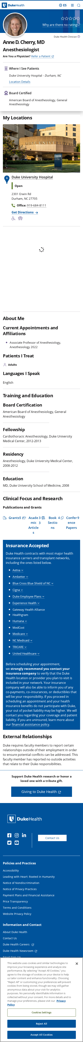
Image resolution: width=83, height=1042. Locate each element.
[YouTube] (17, 843)
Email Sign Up (12, 957)
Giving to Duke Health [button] (39, 791)
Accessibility (11, 870)
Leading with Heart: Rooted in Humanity (29, 876)
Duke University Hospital (32, 177)
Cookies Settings (41, 1012)
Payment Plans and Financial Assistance (28, 895)
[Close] (77, 963)
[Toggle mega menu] (72, 5)
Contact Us (52, 838)
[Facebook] (10, 836)
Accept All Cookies (41, 1034)
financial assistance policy (30, 724)
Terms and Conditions (17, 907)
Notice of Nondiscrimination (21, 883)
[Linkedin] (25, 836)
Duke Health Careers (16, 944)
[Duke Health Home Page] (25, 819)
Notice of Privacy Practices (20, 889)
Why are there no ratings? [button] (61, 25)
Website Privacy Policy (17, 914)
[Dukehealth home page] (10, 5)
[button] (63, 5)
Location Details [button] (19, 82)
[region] (41, 999)
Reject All (41, 1023)
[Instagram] (17, 836)
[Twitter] (10, 843)
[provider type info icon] (78, 37)
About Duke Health (15, 932)
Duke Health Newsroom (18, 951)
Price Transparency (15, 901)
